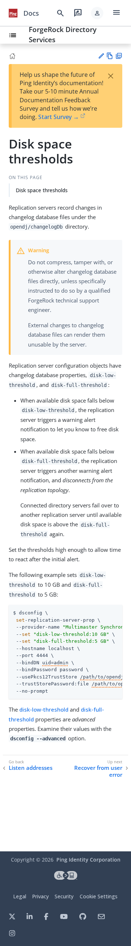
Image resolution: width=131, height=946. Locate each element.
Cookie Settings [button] (99, 896)
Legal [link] (19, 896)
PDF (118, 55)
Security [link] (64, 896)
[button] (97, 13)
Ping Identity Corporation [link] (88, 859)
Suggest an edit (101, 55)
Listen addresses (30, 767)
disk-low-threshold (43, 709)
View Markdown (109, 55)
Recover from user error (98, 771)
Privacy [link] (40, 896)
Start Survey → (58, 117)
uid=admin (55, 662)
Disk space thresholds (42, 190)
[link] (13, 13)
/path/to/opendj (102, 677)
